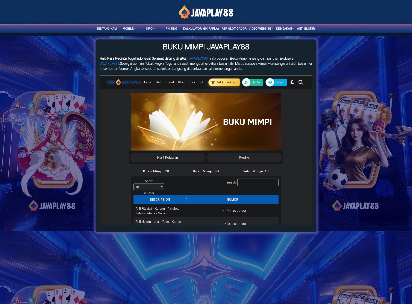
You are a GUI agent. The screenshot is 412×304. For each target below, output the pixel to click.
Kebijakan (284, 28)
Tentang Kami (107, 28)
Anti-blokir (306, 28)
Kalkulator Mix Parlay (201, 28)
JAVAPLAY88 (198, 59)
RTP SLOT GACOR (234, 28)
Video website (260, 28)
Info (149, 28)
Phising (171, 28)
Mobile (128, 28)
